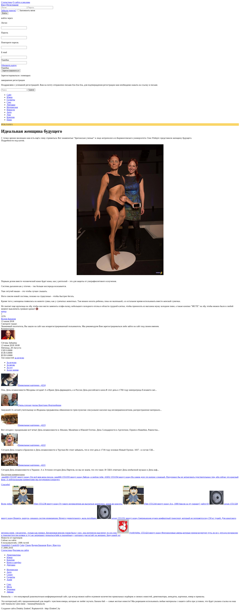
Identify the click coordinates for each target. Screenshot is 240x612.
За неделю (11, 362)
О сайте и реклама (21, 2)
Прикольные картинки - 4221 (32, 465)
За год (9, 367)
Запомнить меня (27, 10)
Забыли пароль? (8, 10)
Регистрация (12, 5)
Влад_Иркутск (54, 545)
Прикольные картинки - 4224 (32, 385)
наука (3, 311)
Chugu (28, 545)
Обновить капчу (9, 65)
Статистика (6, 2)
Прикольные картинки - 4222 (32, 445)
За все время (12, 370)
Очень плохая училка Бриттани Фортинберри (39, 405)
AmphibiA (5, 545)
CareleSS (15, 545)
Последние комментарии (13, 474)
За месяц (11, 365)
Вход (3, 5)
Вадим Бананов (8, 319)
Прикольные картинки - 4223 (32, 425)
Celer (22, 545)
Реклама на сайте (21, 550)
